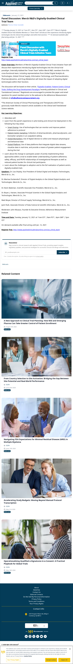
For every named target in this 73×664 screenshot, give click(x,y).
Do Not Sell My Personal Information (36, 597)
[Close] (70, 649)
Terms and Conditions (36, 601)
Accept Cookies (51, 660)
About (36, 588)
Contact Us (36, 592)
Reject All (64, 660)
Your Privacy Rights (36, 604)
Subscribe (62, 252)
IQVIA (8, 384)
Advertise (36, 590)
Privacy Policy (36, 599)
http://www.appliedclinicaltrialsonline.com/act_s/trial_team (25, 60)
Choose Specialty (34, 8)
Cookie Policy (28, 656)
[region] (36, 655)
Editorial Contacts (36, 594)
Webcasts (5, 264)
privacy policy (39, 256)
